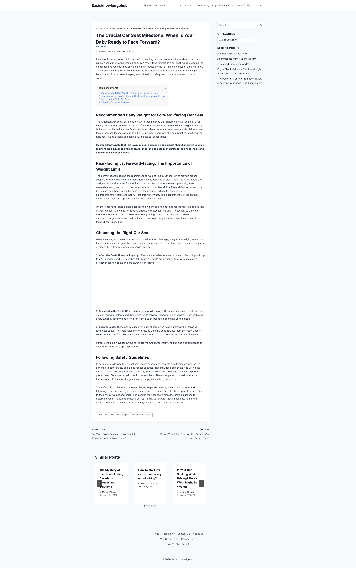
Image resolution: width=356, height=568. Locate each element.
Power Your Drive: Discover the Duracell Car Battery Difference (184, 433)
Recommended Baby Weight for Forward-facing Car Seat (130, 93)
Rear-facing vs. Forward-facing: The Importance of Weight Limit (133, 96)
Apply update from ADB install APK (236, 58)
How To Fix (172, 544)
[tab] (144, 506)
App (214, 5)
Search (259, 5)
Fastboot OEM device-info (232, 53)
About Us (189, 5)
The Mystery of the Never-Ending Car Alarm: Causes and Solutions (111, 478)
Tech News (160, 5)
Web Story (203, 5)
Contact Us (175, 5)
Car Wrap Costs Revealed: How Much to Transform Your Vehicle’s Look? (114, 433)
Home (147, 5)
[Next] (201, 483)
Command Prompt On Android (234, 64)
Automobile (109, 28)
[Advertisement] (150, 288)
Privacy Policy (227, 5)
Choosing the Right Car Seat (115, 99)
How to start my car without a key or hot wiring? (150, 474)
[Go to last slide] (99, 483)
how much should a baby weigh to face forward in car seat (124, 414)
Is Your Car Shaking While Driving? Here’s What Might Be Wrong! (187, 478)
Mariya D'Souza (106, 51)
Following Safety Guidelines (115, 102)
